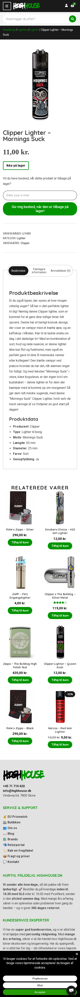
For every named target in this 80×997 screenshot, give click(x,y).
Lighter (34, 29)
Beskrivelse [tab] (18, 270)
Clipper (25, 243)
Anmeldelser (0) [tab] (60, 270)
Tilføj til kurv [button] (20, 542)
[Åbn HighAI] (71, 990)
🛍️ (10, 839)
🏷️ (18, 850)
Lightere (23, 29)
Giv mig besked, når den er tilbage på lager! (40, 209)
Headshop (9, 29)
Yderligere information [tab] (39, 271)
